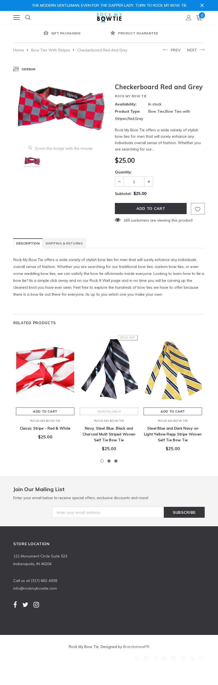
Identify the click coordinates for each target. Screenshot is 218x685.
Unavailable (109, 411)
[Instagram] (36, 605)
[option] (61, 33)
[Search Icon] (28, 17)
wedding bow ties (40, 273)
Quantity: (123, 172)
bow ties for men (113, 259)
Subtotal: (123, 193)
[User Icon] (188, 17)
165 (126, 220)
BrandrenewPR (136, 646)
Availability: (126, 104)
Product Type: (127, 111)
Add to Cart (45, 411)
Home (18, 50)
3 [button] (116, 461)
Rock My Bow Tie (131, 96)
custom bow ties (169, 266)
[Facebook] (15, 605)
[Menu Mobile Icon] (16, 17)
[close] (202, 5)
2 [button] (109, 461)
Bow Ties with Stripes (50, 50)
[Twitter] (25, 605)
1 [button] (102, 461)
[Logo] (109, 16)
